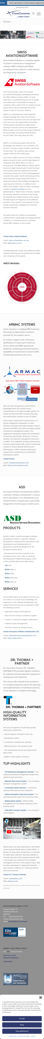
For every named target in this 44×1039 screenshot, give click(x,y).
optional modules (18, 189)
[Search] (32, 13)
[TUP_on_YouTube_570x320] (22, 828)
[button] (40, 997)
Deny (22, 1025)
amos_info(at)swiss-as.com (19, 240)
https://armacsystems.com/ (18, 465)
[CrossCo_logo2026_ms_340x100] (18, 13)
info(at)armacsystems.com (19, 463)
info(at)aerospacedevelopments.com (22, 635)
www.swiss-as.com (15, 243)
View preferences (22, 1031)
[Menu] (38, 13)
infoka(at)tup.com (15, 878)
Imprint (33, 1036)
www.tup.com (13, 881)
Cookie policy (13, 1036)
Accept (22, 1018)
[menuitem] (32, 13)
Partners (7, 21)
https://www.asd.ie (15, 638)
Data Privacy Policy (24, 1036)
